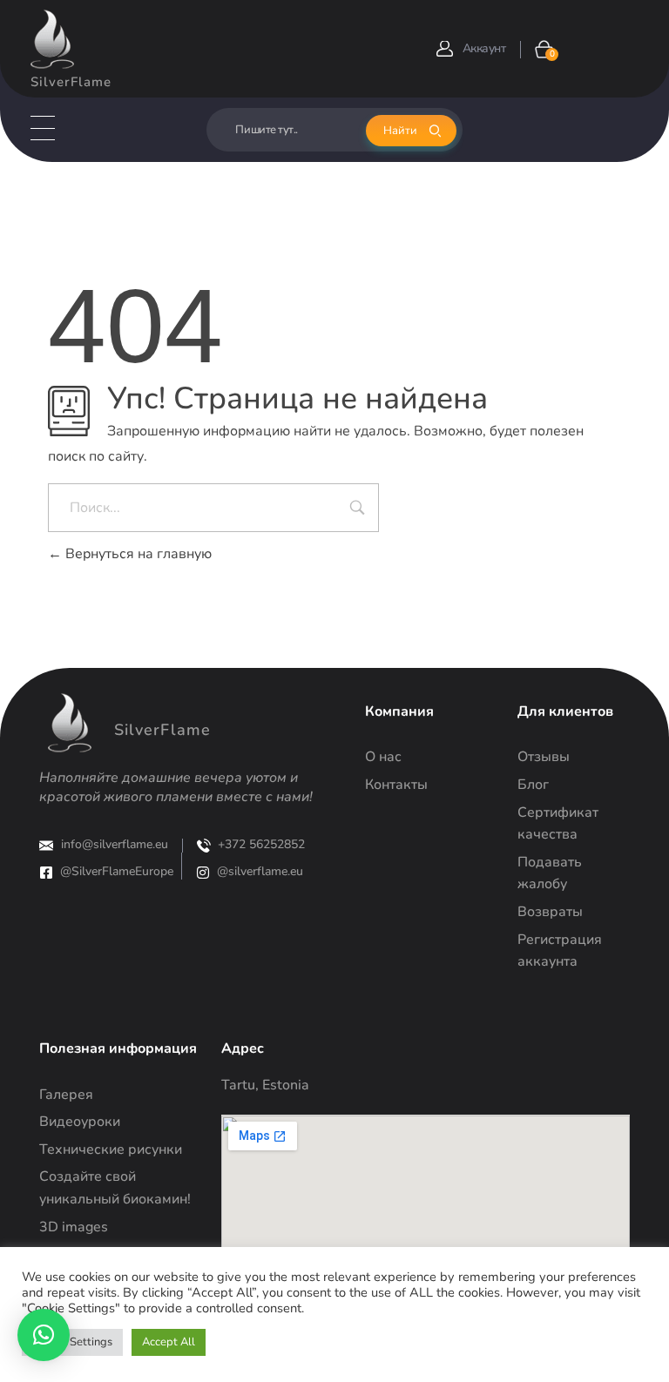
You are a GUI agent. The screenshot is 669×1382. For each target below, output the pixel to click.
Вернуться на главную (137, 553)
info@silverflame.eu (114, 844)
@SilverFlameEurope (116, 871)
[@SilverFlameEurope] (46, 873)
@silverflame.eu (260, 871)
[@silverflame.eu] (203, 873)
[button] (43, 1335)
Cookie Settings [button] (72, 1342)
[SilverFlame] (52, 39)
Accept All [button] (168, 1342)
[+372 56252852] (204, 846)
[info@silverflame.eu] (46, 846)
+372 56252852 (261, 844)
